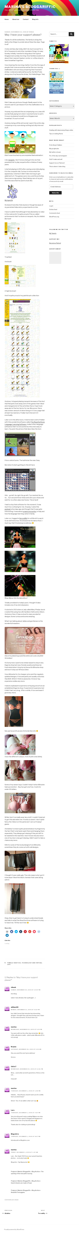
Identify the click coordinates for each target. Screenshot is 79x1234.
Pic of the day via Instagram (58, 156)
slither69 (14, 1007)
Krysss (13, 1047)
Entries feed (53, 209)
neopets (11, 160)
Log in (51, 206)
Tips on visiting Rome (56, 133)
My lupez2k (9, 200)
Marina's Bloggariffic (30, 7)
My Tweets (52, 233)
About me (15, 19)
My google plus (54, 148)
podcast (8, 509)
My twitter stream (55, 152)
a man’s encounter (29, 511)
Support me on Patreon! (57, 163)
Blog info (35, 19)
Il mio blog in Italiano (55, 145)
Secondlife (23, 518)
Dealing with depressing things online (61, 130)
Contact (26, 19)
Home (7, 19)
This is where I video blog (57, 166)
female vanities (14, 963)
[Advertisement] (55, 258)
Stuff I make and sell (55, 159)
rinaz (31, 32)
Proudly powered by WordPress (14, 1229)
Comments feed (54, 213)
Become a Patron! (55, 243)
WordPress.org (54, 216)
